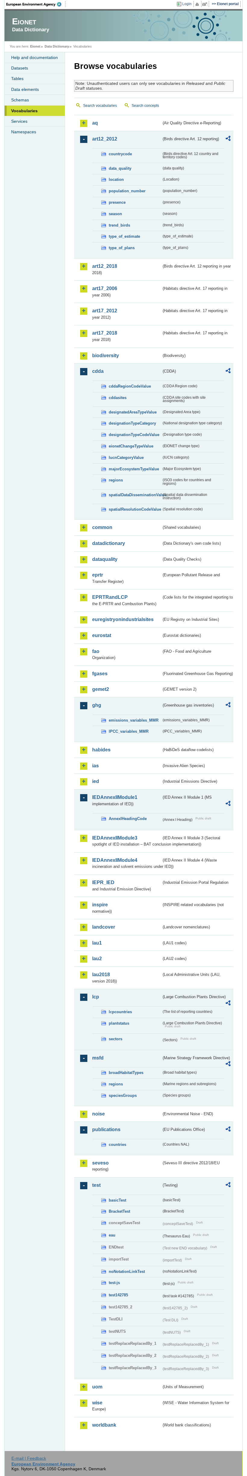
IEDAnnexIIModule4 (114, 860)
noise (98, 1113)
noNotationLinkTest (127, 1271)
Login (187, 4)
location (116, 179)
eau (112, 1235)
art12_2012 (104, 138)
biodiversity (105, 355)
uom (97, 1386)
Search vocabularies (100, 105)
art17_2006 (104, 288)
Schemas (20, 99)
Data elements (25, 89)
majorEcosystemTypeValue (134, 469)
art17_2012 (104, 310)
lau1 (97, 942)
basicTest (117, 1200)
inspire (100, 904)
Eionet (35, 46)
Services (19, 121)
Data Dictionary (57, 46)
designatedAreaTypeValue (133, 412)
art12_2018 (104, 266)
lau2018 (101, 974)
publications (106, 1129)
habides (101, 749)
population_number (127, 191)
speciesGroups (123, 1095)
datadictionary (108, 543)
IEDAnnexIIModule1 (114, 797)
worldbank (104, 1425)
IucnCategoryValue (126, 457)
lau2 (97, 958)
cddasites (118, 397)
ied (95, 781)
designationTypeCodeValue (134, 434)
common (102, 527)
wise (97, 1402)
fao (95, 651)
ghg (96, 705)
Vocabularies (24, 110)
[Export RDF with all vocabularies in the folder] (228, 139)
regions (116, 480)
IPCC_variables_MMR (129, 731)
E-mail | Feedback (28, 1458)
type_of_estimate (124, 236)
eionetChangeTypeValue (131, 446)
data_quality (120, 168)
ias (95, 765)
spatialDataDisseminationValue (135, 495)
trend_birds (119, 225)
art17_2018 (104, 333)
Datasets (19, 68)
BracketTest (119, 1211)
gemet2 (100, 689)
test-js (114, 1282)
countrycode (120, 154)
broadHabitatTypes (126, 1072)
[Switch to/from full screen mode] (205, 4)
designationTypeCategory (132, 423)
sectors (115, 1039)
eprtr (97, 574)
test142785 (118, 1295)
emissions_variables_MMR (133, 720)
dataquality (104, 559)
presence (117, 202)
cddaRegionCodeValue (130, 386)
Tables (17, 78)
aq (95, 122)
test (96, 1185)
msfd (98, 1057)
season (115, 214)
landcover (103, 927)
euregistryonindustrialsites (123, 619)
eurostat (101, 635)
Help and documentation (34, 57)
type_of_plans (122, 248)
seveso (100, 1162)
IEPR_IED (103, 882)
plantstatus (119, 1023)
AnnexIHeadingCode (128, 818)
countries (117, 1144)
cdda (98, 371)
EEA (35, 4)
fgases (100, 673)
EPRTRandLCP (110, 597)
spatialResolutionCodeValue (135, 509)
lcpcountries (120, 1012)
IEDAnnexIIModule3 (114, 837)
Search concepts (145, 105)
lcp (95, 996)
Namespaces (23, 131)
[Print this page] (198, 4)
